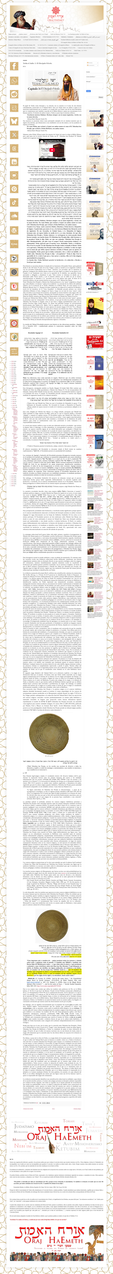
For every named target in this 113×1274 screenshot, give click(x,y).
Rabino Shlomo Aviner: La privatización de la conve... (15, 428)
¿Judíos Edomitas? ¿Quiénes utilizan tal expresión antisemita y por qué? (98, 609)
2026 (12, 361)
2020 (12, 373)
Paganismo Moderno (35, 37)
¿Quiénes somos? (23, 34)
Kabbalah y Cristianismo (67, 37)
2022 (12, 369)
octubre (14, 390)
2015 (12, 382)
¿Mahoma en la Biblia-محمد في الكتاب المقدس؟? (88, 37)
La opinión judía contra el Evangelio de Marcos (83, 45)
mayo (13, 401)
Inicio (53, 1108)
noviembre (14, 387)
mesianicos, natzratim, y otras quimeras (18, 37)
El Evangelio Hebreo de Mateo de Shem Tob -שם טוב (74, 42)
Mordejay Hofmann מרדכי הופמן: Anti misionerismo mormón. (23, 56)
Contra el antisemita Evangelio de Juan (47, 47)
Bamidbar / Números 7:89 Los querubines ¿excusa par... (15, 420)
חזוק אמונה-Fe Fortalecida (15, 50)
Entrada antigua (77, 1108)
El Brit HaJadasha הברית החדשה (51, 37)
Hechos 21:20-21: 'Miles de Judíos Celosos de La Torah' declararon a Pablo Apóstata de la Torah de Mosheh (98, 595)
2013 (12, 478)
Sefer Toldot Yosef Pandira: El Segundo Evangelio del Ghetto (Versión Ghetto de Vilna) (98, 493)
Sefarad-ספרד (69, 56)
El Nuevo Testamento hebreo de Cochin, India (52, 56)
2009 (12, 485)
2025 (12, 363)
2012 (12, 479)
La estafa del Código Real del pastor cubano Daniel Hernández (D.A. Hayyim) (98, 506)
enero (13, 473)
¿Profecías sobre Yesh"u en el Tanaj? (39, 34)
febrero (14, 407)
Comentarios (91, 65)
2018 (12, 376)
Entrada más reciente (28, 1108)
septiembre (14, 392)
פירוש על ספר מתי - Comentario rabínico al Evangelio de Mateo (53, 45)
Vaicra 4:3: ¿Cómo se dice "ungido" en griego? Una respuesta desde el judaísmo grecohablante (98, 580)
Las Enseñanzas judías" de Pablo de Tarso (78, 34)
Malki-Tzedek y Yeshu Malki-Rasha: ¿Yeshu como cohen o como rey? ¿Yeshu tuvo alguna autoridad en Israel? (95, 566)
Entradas (90, 62)
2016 (12, 380)
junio (13, 399)
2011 (12, 481)
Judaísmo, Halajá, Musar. (15, 39)
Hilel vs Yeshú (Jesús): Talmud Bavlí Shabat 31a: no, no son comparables (98, 552)
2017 (12, 378)
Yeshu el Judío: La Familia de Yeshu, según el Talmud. (15, 468)
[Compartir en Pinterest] (49, 1103)
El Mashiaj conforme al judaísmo (70, 53)
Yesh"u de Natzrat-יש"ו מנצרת (58, 34)
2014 (12, 476)
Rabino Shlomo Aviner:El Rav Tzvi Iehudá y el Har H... (15, 412)
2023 (12, 367)
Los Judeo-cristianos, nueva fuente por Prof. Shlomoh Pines (38, 50)
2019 (12, 375)
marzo (13, 405)
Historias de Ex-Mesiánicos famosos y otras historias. (46, 53)
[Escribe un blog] (44, 1103)
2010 (12, 483)
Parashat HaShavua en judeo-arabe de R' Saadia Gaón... (75, 39)
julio (13, 397)
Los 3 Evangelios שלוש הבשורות (67, 47)
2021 (12, 371)
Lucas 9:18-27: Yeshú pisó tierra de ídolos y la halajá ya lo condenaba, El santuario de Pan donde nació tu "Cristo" (95, 478)
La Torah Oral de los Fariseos (30, 39)
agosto (14, 395)
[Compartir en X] (46, 1103)
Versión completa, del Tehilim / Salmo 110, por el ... (15, 444)
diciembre (14, 384)
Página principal (12, 34)
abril (13, 403)
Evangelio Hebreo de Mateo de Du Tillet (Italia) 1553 (22, 45)
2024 (12, 365)
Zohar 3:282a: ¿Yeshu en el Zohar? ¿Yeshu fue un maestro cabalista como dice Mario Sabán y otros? (95, 521)
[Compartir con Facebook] (47, 1103)
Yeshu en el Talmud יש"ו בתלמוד (63, 50)
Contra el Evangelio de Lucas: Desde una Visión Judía (22, 47)
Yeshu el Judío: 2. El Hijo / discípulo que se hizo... (15, 460)
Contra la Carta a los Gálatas (85, 47)
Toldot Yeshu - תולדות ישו (80, 50)
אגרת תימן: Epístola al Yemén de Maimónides (20, 53)
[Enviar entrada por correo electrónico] (40, 1102)
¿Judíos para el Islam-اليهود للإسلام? (49, 39)
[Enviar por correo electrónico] (43, 1103)
